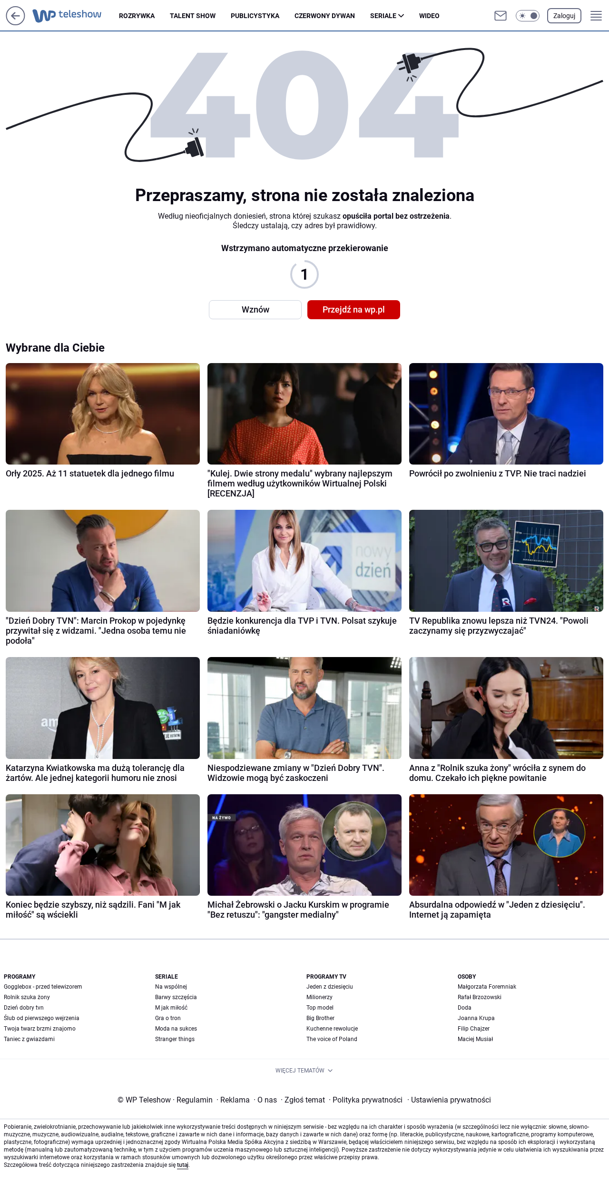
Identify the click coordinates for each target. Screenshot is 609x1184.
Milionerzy (319, 997)
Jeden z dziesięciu (329, 986)
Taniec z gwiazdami (29, 1039)
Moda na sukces (176, 1028)
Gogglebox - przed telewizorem (43, 986)
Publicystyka (255, 16)
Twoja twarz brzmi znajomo (40, 1028)
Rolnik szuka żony (27, 997)
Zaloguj (564, 16)
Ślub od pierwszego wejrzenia (41, 1018)
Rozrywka (137, 16)
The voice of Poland (331, 1039)
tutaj (182, 1165)
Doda (464, 1007)
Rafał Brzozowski (479, 997)
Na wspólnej (171, 986)
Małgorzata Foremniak (487, 986)
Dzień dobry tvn (24, 1007)
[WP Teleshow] (75, 15)
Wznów (255, 309)
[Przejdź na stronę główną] (15, 22)
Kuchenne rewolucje (332, 1028)
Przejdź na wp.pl (354, 309)
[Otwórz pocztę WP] (500, 15)
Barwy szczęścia (176, 997)
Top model (320, 1007)
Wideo (429, 16)
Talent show (193, 16)
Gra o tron (168, 1018)
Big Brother (320, 1018)
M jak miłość (171, 1007)
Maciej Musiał (475, 1039)
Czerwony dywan (325, 16)
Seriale (383, 16)
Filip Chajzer (474, 1028)
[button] (528, 15)
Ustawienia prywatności (449, 1099)
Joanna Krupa (476, 1018)
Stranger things (175, 1039)
